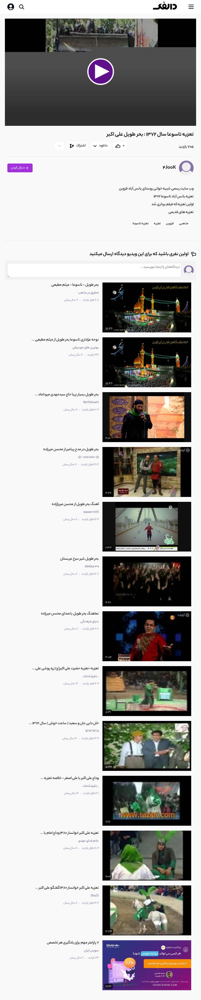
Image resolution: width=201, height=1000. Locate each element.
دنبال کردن (18, 167)
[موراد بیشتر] (59, 146)
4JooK (169, 167)
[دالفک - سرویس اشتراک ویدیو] (169, 7)
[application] (100, 72)
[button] (100, 71)
